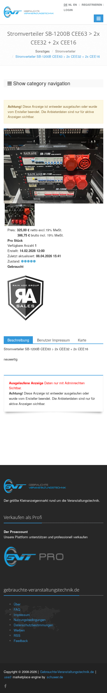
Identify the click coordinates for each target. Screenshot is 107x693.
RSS (17, 635)
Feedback (21, 640)
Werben (19, 630)
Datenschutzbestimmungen (33, 624)
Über (17, 604)
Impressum (22, 614)
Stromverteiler (65, 51)
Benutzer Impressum (53, 340)
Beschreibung (18, 340)
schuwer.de (55, 676)
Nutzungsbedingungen (30, 619)
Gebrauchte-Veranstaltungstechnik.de (67, 671)
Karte (82, 340)
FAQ (17, 609)
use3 (7, 676)
